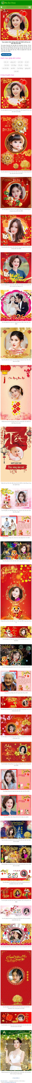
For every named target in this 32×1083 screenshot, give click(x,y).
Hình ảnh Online (4, 1081)
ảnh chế (16, 71)
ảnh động (13, 65)
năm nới (6, 62)
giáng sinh (13, 62)
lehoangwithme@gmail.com (10, 1082)
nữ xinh (27, 62)
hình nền (7, 65)
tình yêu (20, 65)
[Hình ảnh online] (9, 2)
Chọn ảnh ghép (6, 54)
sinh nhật (20, 62)
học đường (20, 68)
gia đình (13, 68)
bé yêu (26, 65)
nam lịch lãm (5, 68)
